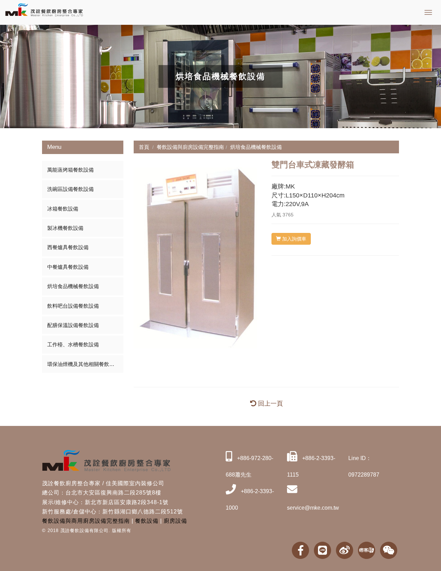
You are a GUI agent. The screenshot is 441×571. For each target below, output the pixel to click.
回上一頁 (269, 403)
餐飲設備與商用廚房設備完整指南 (86, 521)
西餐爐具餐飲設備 (68, 247)
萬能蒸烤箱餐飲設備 (70, 170)
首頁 (144, 147)
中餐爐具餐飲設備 (68, 267)
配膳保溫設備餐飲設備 (73, 325)
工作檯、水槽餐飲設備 (73, 344)
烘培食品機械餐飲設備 (73, 286)
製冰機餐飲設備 (65, 228)
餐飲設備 (146, 521)
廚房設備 (175, 521)
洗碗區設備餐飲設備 (70, 189)
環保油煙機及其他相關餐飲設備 (83, 364)
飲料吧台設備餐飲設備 (73, 306)
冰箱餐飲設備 (62, 209)
